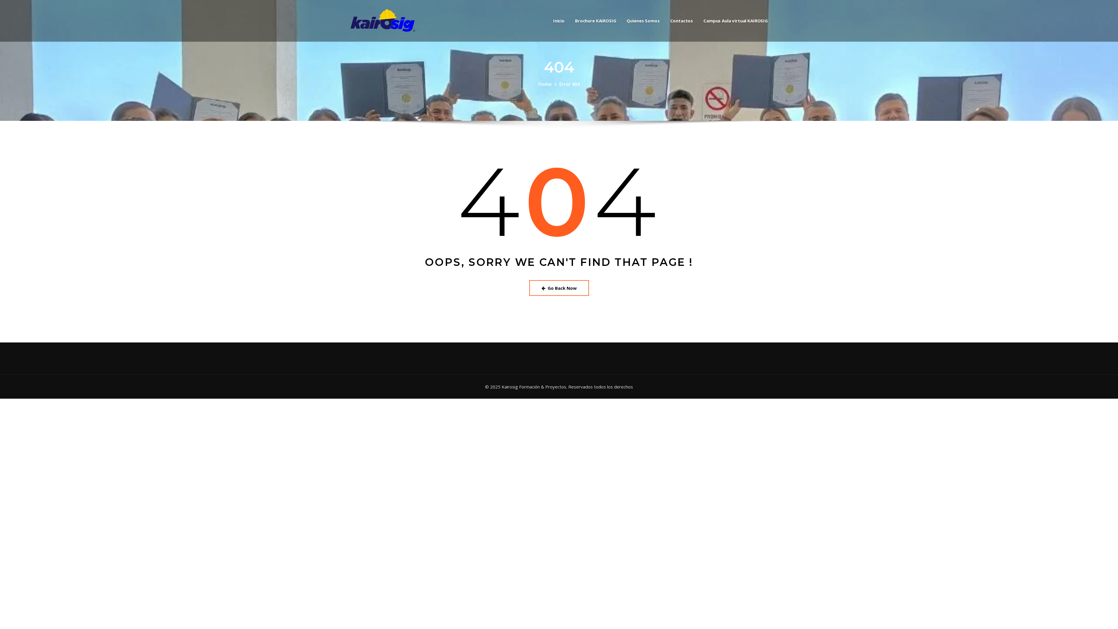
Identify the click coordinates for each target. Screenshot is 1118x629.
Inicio (559, 21)
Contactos (681, 21)
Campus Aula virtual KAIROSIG (735, 21)
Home (545, 84)
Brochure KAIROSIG (595, 21)
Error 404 (569, 84)
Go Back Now (562, 288)
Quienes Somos (643, 21)
